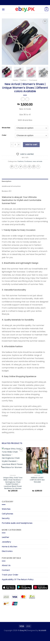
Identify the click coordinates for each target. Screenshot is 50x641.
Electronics (7, 551)
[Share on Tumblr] (38, 167)
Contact (6, 570)
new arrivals (37, 161)
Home (15, 80)
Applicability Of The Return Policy (17, 579)
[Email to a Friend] (25, 167)
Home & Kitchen (9, 546)
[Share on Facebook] (16, 167)
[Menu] (3, 9)
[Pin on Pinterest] (29, 167)
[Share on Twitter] (21, 167)
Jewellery (6, 541)
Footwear (33, 80)
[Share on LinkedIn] (34, 167)
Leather (5, 537)
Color (4, 135)
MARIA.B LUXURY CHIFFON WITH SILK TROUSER (37, 480)
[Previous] (6, 41)
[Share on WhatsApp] (12, 167)
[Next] (44, 41)
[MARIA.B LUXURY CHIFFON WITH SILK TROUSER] (37, 460)
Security (6, 518)
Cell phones (7, 513)
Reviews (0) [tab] (6, 191)
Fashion (23, 80)
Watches (6, 509)
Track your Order (10, 574)
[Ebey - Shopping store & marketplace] (25, 9)
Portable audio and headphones (17, 523)
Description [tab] (6, 181)
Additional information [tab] (11, 186)
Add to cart (31, 144)
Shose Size (6, 128)
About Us (6, 565)
